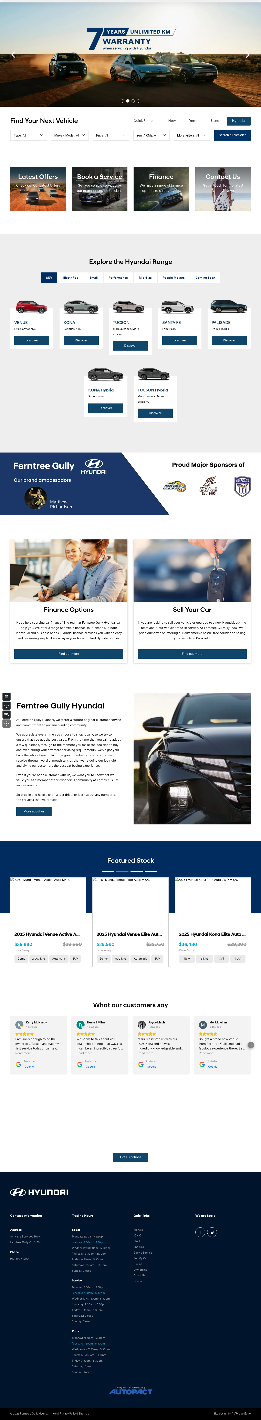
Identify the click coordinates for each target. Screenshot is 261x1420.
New (172, 121)
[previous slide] (13, 54)
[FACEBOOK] (200, 1232)
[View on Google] (19, 1025)
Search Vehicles (232, 135)
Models (138, 1230)
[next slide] (248, 54)
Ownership (140, 1269)
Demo (193, 121)
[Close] (6, 723)
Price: (100, 135)
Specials (139, 1247)
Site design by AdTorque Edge (232, 1413)
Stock (137, 1241)
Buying (138, 1264)
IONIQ (137, 1235)
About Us (139, 1275)
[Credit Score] (6, 706)
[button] (10, 1045)
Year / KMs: (145, 135)
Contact (139, 1281)
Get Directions (130, 1157)
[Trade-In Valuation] (6, 697)
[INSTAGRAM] (212, 1232)
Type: (18, 135)
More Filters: (186, 135)
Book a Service (143, 1252)
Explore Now (42, 65)
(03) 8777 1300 (19, 1258)
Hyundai (239, 121)
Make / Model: (64, 135)
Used (215, 121)
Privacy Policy (68, 1413)
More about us (33, 811)
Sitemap (84, 1413)
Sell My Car (140, 1258)
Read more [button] (23, 1053)
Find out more (69, 654)
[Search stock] (6, 715)
